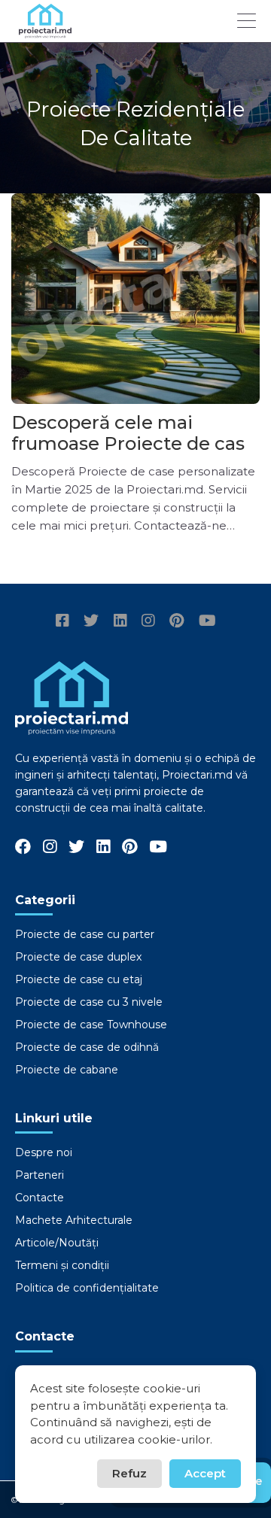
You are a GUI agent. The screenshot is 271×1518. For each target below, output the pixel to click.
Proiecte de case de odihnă (87, 1047)
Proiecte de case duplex (78, 957)
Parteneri (39, 1175)
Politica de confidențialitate (87, 1288)
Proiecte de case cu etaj (78, 979)
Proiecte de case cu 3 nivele (89, 1002)
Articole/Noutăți (57, 1242)
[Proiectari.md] (45, 31)
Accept (205, 1473)
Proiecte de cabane (66, 1069)
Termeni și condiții (62, 1265)
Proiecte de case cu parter (84, 934)
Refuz (129, 1473)
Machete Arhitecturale (73, 1220)
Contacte (39, 1197)
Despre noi (43, 1152)
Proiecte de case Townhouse (91, 1024)
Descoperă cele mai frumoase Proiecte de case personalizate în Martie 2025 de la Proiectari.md (133, 453)
